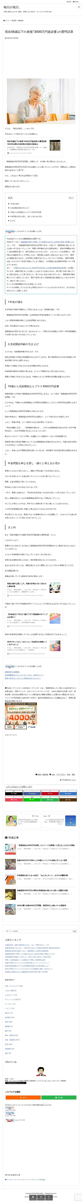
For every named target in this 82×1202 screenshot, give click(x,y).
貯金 (8, 1044)
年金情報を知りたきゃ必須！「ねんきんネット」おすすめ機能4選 (42, 875)
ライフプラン (60, 774)
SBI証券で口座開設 (12, 672)
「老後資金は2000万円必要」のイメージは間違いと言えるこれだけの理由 (46, 845)
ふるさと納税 (10, 990)
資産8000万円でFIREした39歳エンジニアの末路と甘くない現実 (42, 860)
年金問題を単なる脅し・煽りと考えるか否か (26, 216)
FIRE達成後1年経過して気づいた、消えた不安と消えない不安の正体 (28, 957)
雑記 (8, 1053)
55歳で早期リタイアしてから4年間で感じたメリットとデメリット (27, 963)
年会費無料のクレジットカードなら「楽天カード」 (24, 675)
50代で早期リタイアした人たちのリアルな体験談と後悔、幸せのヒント (29, 969)
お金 (53, 774)
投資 (8, 1022)
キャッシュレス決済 (13, 999)
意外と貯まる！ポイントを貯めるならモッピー (23, 678)
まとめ (12, 221)
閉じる (71, 197)
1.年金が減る (14, 204)
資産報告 (9, 1049)
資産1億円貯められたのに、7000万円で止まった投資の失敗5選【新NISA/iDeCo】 (33, 948)
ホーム (7, 20)
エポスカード (11, 995)
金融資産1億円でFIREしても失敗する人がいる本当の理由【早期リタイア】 (30, 954)
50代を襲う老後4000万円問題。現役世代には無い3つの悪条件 (41, 905)
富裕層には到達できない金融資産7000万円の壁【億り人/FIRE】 (26, 972)
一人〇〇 (9, 1008)
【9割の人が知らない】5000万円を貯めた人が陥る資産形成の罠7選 (39, 268)
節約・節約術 (11, 1035)
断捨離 (9, 1026)
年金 (68, 774)
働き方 (9, 1013)
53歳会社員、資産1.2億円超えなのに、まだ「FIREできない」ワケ (27, 945)
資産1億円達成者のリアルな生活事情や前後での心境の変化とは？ (27, 966)
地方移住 (9, 1017)
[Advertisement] (41, 60)
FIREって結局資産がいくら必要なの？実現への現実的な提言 (25, 960)
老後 (73, 774)
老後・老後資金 (18, 20)
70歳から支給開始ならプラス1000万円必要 (25, 212)
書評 (8, 1031)
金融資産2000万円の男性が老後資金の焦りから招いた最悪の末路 (42, 890)
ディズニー (10, 1004)
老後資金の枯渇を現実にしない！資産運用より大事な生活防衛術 (26, 951)
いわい (73, 780)
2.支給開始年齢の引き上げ (19, 208)
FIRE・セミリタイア (14, 986)
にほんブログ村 (10, 1110)
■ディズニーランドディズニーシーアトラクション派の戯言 (25, 1179)
